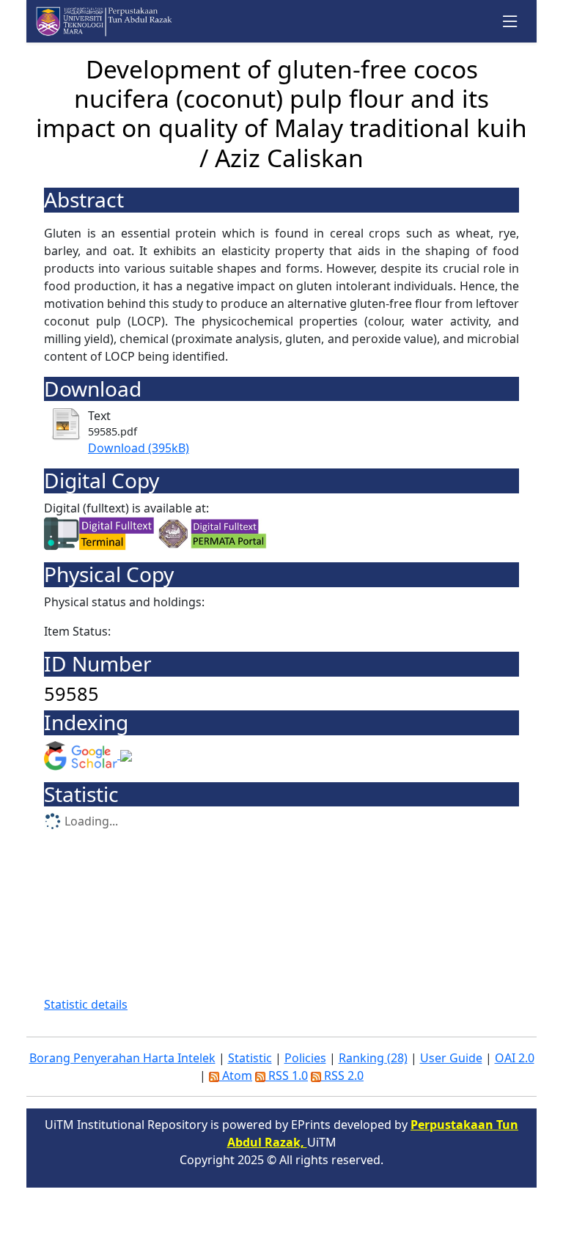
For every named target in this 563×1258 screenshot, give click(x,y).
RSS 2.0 (342, 1075)
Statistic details (86, 1004)
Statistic (250, 1058)
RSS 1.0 (286, 1075)
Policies (305, 1058)
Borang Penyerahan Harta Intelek (122, 1058)
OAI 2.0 (514, 1058)
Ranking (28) (373, 1058)
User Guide (451, 1058)
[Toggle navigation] (510, 22)
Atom (235, 1075)
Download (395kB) (138, 448)
